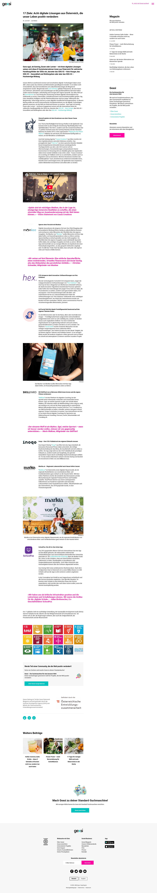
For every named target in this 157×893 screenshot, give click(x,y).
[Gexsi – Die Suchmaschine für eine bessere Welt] (78, 831)
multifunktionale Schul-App (59, 556)
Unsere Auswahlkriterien (65, 850)
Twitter (24, 718)
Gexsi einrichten (116, 114)
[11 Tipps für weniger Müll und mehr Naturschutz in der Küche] (73, 746)
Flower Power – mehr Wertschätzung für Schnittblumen (53, 759)
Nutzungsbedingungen (71, 887)
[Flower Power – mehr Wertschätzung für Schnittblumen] (53, 746)
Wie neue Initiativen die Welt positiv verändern (117, 21)
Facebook (34, 718)
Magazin (115, 16)
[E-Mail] (85, 871)
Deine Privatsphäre (63, 852)
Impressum (88, 887)
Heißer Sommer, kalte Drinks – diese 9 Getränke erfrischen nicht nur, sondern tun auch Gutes (32, 761)
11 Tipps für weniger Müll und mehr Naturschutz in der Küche (121, 53)
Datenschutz (81, 887)
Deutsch (74, 878)
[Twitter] (76, 871)
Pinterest (29, 718)
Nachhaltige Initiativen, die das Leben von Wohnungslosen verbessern (122, 68)
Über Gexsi (114, 111)
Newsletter (85, 846)
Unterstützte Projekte (118, 117)
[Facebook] (72, 871)
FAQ (83, 848)
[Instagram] (80, 871)
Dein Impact (61, 848)
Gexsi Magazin (86, 842)
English (83, 878)
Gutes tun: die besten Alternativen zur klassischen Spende (122, 60)
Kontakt (84, 852)
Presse (84, 850)
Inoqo (54, 445)
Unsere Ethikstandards (89, 844)
